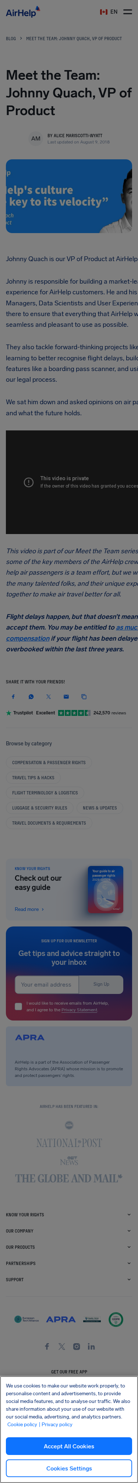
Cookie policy (22, 1424)
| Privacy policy (55, 1424)
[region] (69, 1429)
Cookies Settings (69, 1468)
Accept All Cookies (69, 1446)
